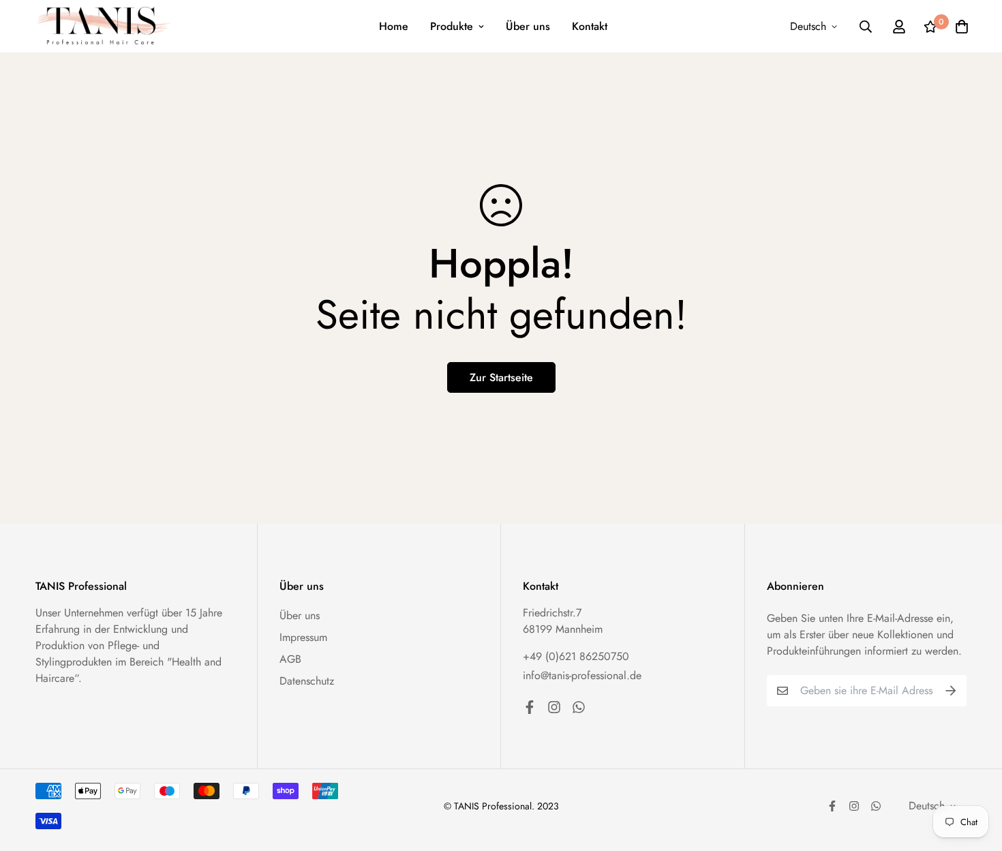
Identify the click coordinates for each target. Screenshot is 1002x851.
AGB (290, 659)
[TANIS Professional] (103, 26)
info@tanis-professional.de (582, 675)
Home (393, 26)
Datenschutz (306, 681)
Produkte (451, 26)
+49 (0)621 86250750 (576, 656)
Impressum (303, 637)
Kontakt (589, 26)
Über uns (528, 26)
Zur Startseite (501, 377)
